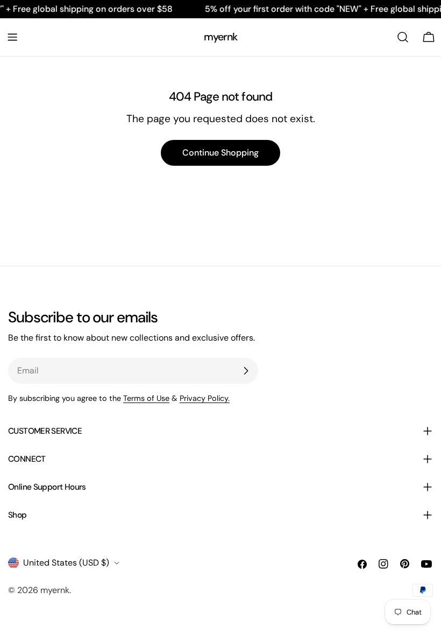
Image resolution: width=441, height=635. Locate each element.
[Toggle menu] (12, 37)
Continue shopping (220, 152)
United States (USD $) (66, 562)
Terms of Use (146, 398)
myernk (220, 37)
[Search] (403, 37)
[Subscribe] (245, 370)
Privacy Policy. (205, 398)
